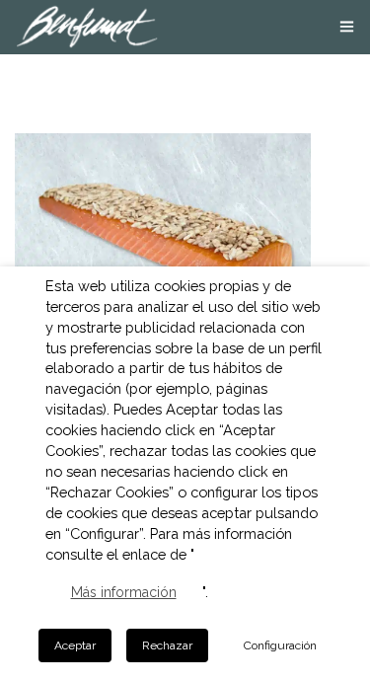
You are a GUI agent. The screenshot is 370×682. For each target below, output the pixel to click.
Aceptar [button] (75, 645)
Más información (124, 592)
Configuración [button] (280, 645)
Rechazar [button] (167, 645)
